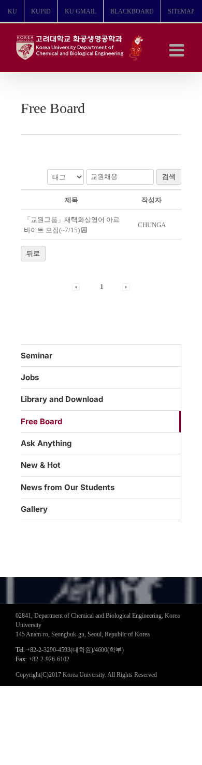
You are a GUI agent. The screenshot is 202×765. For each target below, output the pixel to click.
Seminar (36, 355)
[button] (76, 286)
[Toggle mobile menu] (177, 50)
